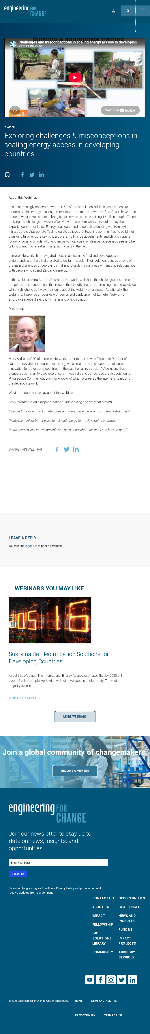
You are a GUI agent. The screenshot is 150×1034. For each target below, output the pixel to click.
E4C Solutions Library (102, 938)
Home (78, 1000)
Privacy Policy (85, 1015)
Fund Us (126, 929)
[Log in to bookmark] (7, 174)
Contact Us (103, 898)
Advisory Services (127, 954)
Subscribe (18, 873)
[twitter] (32, 174)
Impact (98, 916)
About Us (100, 907)
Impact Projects (127, 940)
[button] (142, 10)
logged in (31, 546)
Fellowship (102, 924)
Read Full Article (23, 698)
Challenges (129, 907)
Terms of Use (113, 1015)
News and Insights (127, 918)
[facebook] (22, 174)
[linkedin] (41, 174)
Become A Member (75, 770)
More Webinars (75, 716)
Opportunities (129, 898)
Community (102, 952)
